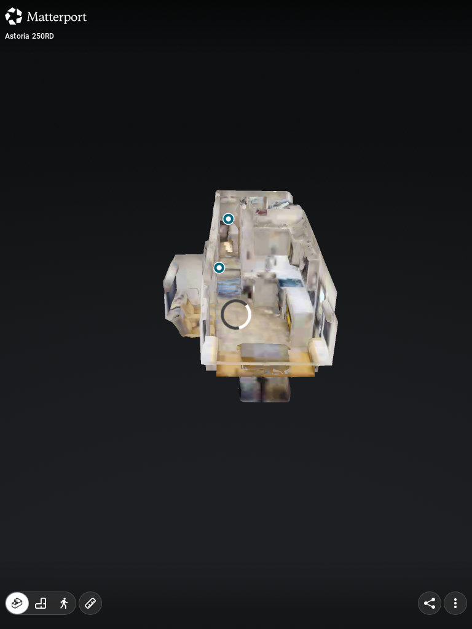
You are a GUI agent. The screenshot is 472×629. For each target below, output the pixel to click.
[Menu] (455, 603)
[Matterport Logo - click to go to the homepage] (45, 16)
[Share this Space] (429, 603)
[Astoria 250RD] (236, 314)
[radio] (17, 603)
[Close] (335, 104)
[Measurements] (90, 603)
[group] (40, 603)
